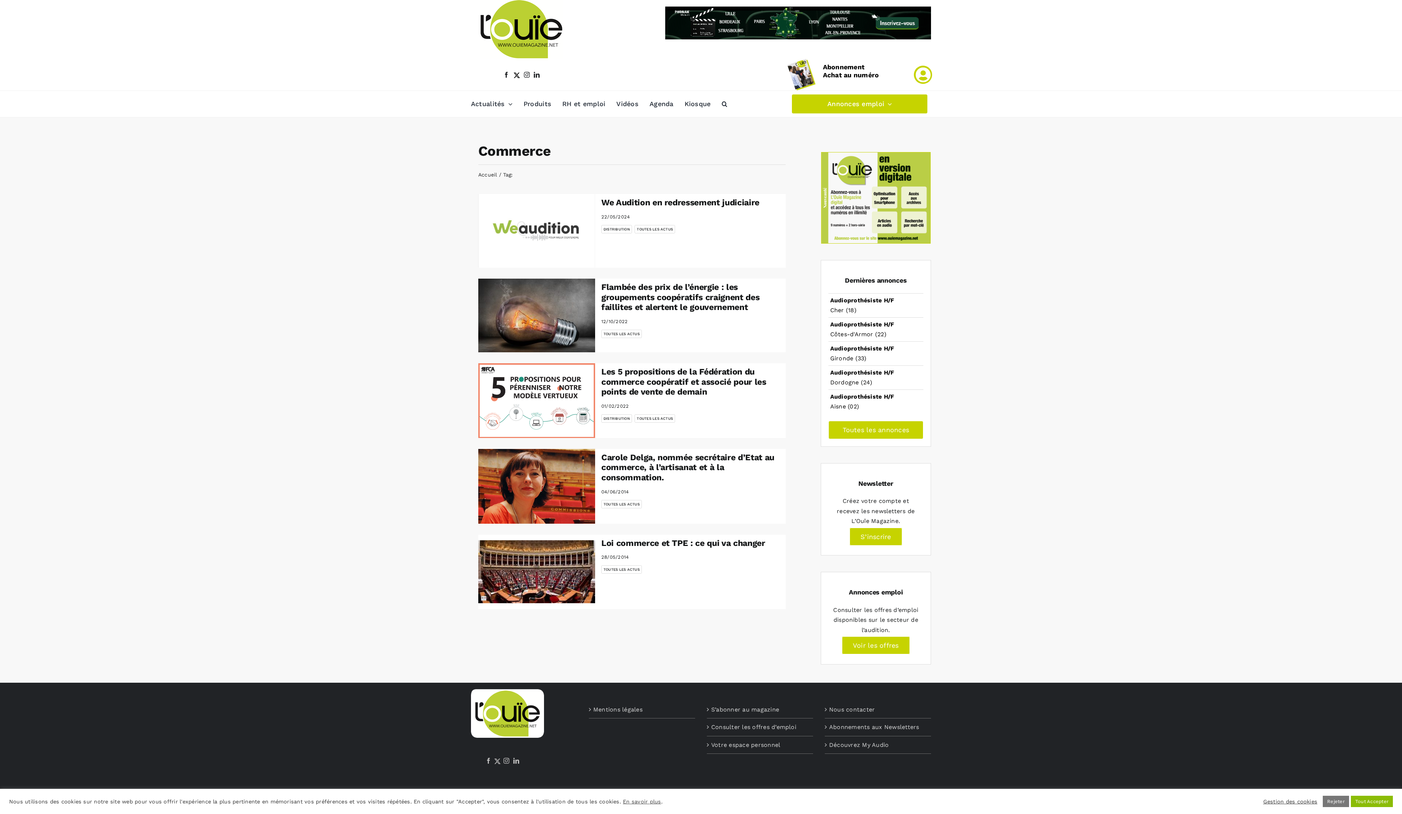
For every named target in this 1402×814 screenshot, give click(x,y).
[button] (724, 104)
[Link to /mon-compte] (923, 75)
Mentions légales (618, 709)
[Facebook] (488, 761)
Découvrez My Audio (859, 744)
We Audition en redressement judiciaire (680, 203)
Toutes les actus (655, 229)
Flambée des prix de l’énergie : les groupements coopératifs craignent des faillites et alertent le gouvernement (680, 297)
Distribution (617, 229)
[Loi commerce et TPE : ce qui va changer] (536, 572)
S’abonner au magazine (745, 709)
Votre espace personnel (745, 744)
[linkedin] (537, 75)
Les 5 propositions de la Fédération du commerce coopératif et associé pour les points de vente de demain (683, 382)
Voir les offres (876, 645)
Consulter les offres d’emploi (753, 727)
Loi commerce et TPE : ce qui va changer (683, 543)
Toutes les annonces (876, 430)
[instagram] (527, 75)
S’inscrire (876, 536)
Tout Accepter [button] (1371, 801)
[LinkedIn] (516, 761)
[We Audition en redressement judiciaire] (536, 231)
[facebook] (506, 75)
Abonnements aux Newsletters (874, 727)
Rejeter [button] (1336, 801)
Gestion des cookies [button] (1290, 801)
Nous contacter (852, 709)
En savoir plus (642, 801)
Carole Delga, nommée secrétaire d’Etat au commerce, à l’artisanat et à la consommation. (687, 467)
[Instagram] (506, 761)
